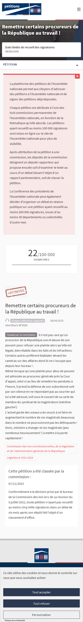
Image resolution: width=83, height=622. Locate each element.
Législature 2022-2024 (20, 457)
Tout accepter (41, 592)
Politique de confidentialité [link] (15, 620)
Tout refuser (41, 603)
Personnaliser (41, 615)
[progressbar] (41, 264)
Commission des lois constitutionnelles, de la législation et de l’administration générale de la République (40, 448)
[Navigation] (79, 9)
